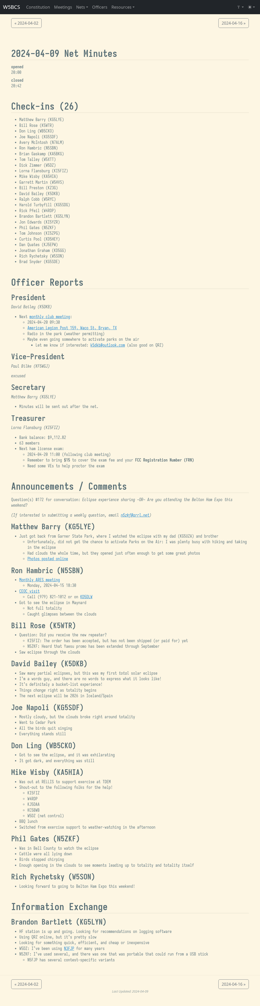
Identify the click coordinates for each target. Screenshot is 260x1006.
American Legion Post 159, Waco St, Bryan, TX (72, 328)
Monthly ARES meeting (39, 580)
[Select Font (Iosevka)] (240, 7)
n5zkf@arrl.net (135, 515)
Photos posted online (47, 558)
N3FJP (69, 948)
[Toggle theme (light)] (251, 7)
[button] (82, 7)
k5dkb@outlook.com (107, 345)
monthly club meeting (49, 316)
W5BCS (11, 7)
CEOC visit (29, 591)
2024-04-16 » (234, 23)
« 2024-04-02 (26, 23)
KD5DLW (86, 597)
